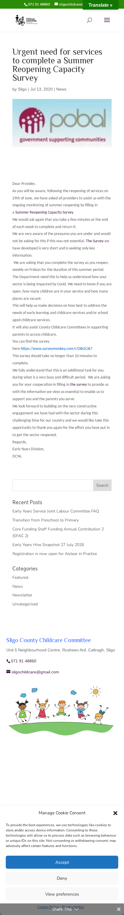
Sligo (22, 89)
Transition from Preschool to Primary (45, 520)
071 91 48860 (39, 4)
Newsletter (22, 595)
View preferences (62, 894)
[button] (115, 813)
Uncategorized (25, 604)
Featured (20, 577)
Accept (62, 862)
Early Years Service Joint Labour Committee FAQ (55, 511)
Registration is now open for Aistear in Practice (54, 553)
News (61, 89)
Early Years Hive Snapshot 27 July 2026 (48, 544)
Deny (62, 878)
